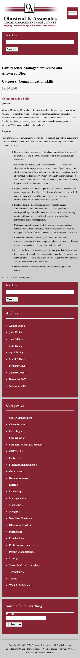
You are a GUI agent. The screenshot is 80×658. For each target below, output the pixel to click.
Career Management (20, 418)
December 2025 (17, 379)
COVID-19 (15, 451)
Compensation (17, 438)
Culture (13, 458)
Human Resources (19, 478)
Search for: (12, 35)
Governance (15, 471)
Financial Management (22, 465)
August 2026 (16, 326)
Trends (13, 578)
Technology (15, 572)
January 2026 (16, 372)
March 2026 (16, 359)
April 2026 (15, 352)
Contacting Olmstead (35, 652)
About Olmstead (50, 648)
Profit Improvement (20, 545)
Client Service (17, 424)
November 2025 (17, 386)
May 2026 (14, 346)
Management (16, 498)
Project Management (21, 552)
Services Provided (68, 648)
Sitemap (50, 652)
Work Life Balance (19, 585)
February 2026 (17, 366)
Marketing (15, 505)
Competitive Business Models (25, 444)
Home (5, 648)
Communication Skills (16, 98)
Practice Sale (16, 538)
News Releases (34, 648)
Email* (10, 614)
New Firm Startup (19, 518)
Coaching (14, 431)
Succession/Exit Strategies (23, 565)
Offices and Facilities (20, 525)
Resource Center (17, 648)
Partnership (16, 532)
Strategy (14, 558)
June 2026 (14, 339)
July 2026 (14, 332)
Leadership (15, 491)
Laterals (13, 485)
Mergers (13, 511)
